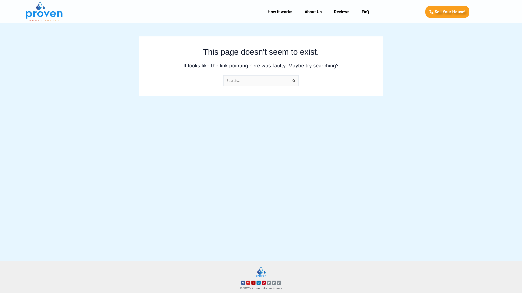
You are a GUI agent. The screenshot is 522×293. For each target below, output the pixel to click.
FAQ (365, 11)
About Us (313, 11)
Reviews (341, 11)
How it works (280, 11)
